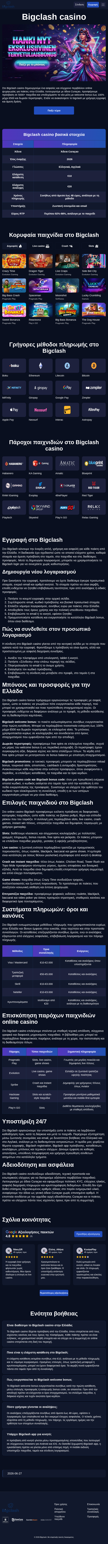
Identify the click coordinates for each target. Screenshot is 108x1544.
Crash (65, 246)
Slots (91, 246)
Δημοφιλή (12, 246)
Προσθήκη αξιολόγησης (88, 1234)
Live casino (38, 246)
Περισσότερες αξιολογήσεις (54, 1293)
